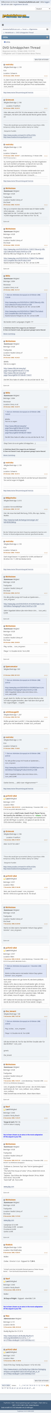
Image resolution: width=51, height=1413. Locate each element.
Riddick (9, 1244)
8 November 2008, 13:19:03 (11, 1216)
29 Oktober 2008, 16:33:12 (11, 474)
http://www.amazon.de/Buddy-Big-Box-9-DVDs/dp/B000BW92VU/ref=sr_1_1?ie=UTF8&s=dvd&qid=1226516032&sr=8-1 (19, 1338)
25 (25, 1388)
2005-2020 (31, 1411)
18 (7, 1388)
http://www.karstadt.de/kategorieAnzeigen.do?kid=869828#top (21, 521)
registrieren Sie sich (20, 4)
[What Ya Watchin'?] (7, 672)
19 (10, 1388)
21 (15, 1388)
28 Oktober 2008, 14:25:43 (11, 205)
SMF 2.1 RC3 (16, 1405)
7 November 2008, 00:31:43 (11, 1160)
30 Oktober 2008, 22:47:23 (11, 593)
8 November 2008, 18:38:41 (11, 1252)
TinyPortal (7, 1403)
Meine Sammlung (9, 334)
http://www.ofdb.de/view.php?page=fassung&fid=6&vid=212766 (16, 369)
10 (34, 1385)
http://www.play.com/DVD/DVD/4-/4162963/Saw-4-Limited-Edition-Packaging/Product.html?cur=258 (24, 605)
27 (30, 1388)
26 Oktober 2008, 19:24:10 (11, 108)
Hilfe (12, 1403)
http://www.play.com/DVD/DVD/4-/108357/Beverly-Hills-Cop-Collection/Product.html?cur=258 (24, 250)
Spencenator (12, 666)
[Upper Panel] (47, 29)
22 (17, 1388)
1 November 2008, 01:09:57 (11, 840)
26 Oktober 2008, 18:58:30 (11, 76)
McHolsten (11, 188)
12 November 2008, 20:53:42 (12, 1327)
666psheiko (11, 498)
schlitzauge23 (12, 712)
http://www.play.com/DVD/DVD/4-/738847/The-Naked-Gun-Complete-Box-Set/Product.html (24, 259)
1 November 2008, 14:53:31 (11, 1081)
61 (34, 1388)
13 (42, 1385)
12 (39, 1385)
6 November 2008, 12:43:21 (11, 1118)
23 (20, 1388)
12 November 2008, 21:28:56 (12, 1361)
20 (12, 1388)
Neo (7, 1316)
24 (22, 1388)
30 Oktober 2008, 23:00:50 (11, 642)
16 (2, 1388)
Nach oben (6, 1385)
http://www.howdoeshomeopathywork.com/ (17, 137)
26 (27, 1388)
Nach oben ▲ (43, 1403)
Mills (8, 276)
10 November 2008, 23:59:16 (12, 1290)
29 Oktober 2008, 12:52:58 (11, 245)
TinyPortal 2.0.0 (21, 1411)
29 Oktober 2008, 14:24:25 (11, 357)
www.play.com (9, 1187)
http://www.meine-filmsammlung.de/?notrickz (18, 93)
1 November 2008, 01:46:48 (11, 887)
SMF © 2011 (24, 1405)
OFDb (8, 42)
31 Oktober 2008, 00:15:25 (11, 675)
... (21, 1385)
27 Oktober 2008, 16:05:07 (11, 156)
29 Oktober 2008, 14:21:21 (11, 290)
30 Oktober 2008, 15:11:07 (11, 509)
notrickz (9, 64)
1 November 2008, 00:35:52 (11, 807)
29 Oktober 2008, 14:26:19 (11, 407)
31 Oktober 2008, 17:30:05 (11, 748)
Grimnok (10, 99)
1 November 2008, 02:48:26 (11, 959)
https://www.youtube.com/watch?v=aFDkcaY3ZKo (19, 135)
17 (5, 1388)
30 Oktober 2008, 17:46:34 (11, 552)
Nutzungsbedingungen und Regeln (27, 1403)
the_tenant (11, 1011)
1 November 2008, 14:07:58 (11, 1016)
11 (37, 1385)
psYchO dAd (11, 796)
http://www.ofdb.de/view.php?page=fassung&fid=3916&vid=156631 (18, 374)
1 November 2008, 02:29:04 (11, 924)
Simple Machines (34, 1405)
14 (44, 1385)
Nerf (8, 1106)
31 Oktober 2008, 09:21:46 (11, 717)
